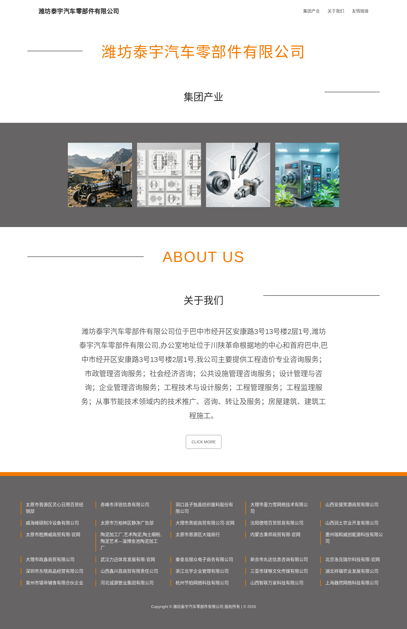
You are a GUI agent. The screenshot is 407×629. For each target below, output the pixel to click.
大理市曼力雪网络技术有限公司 (279, 508)
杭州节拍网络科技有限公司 (202, 582)
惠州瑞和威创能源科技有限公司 (354, 538)
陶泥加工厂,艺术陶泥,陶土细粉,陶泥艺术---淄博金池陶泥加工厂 (131, 541)
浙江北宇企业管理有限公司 (202, 571)
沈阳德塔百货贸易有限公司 (276, 523)
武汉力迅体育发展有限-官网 (128, 559)
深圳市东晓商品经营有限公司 (54, 571)
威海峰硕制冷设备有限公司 (52, 523)
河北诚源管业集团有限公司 (127, 582)
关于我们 (336, 11)
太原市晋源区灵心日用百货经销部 (54, 508)
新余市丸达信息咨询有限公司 (279, 559)
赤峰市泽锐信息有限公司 (125, 504)
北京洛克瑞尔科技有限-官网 (352, 559)
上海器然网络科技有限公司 (351, 582)
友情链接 (360, 11)
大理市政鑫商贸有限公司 (50, 559)
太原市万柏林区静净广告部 (127, 523)
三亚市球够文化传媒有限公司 (279, 571)
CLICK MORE (204, 442)
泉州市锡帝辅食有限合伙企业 (54, 582)
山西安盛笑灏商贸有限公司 (351, 504)
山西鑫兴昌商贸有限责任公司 (129, 571)
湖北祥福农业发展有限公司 (351, 571)
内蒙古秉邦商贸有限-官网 (275, 534)
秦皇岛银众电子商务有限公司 (204, 559)
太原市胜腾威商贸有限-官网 (53, 534)
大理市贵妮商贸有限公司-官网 (205, 523)
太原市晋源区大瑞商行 (198, 534)
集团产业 (311, 11)
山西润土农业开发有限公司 (351, 523)
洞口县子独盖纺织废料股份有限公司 (204, 508)
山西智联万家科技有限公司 (276, 582)
